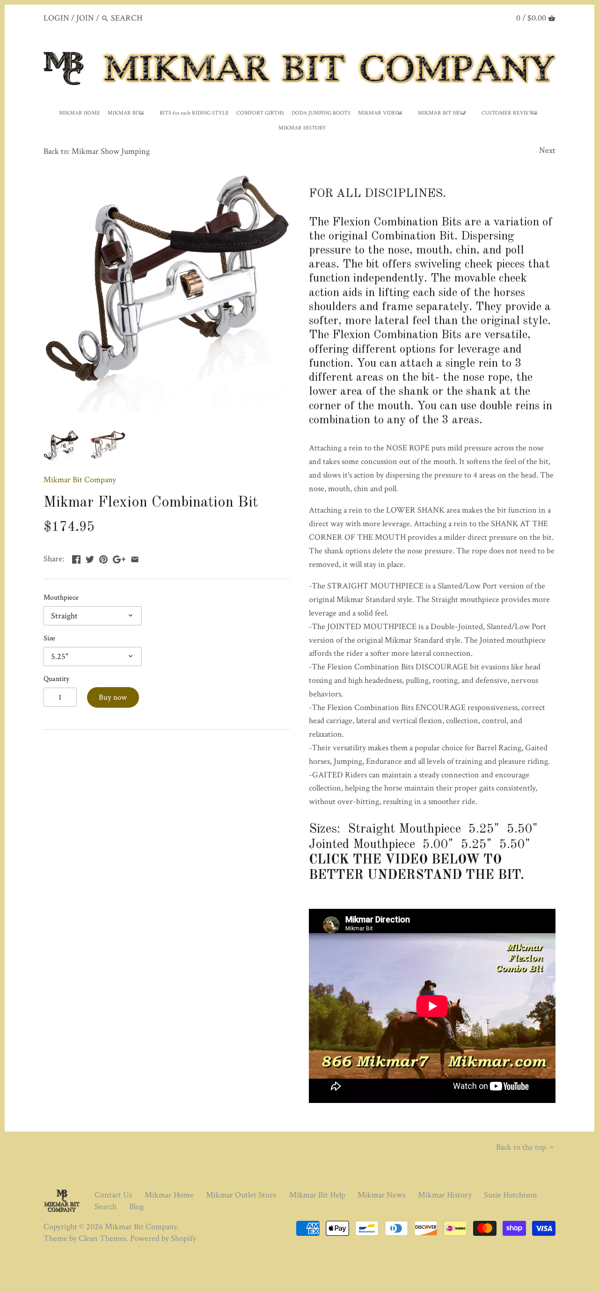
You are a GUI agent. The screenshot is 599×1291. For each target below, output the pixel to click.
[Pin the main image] (103, 557)
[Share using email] (135, 557)
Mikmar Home (169, 1194)
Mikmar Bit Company (80, 479)
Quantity (56, 679)
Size (49, 638)
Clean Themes (102, 1238)
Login (56, 18)
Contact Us (113, 1194)
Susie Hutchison (510, 1194)
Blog (136, 1206)
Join (85, 18)
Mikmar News (381, 1194)
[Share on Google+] (119, 557)
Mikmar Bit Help (317, 1194)
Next (547, 150)
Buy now (113, 697)
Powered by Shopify (163, 1238)
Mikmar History (445, 1194)
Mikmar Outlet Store (241, 1194)
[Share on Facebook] (76, 557)
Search (106, 1206)
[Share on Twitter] (90, 557)
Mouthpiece (61, 597)
